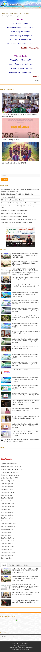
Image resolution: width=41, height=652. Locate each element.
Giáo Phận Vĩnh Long (7, 555)
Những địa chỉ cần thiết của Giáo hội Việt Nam (14, 216)
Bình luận (19, 565)
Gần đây (4, 565)
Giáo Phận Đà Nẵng (7, 515)
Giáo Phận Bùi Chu (6, 501)
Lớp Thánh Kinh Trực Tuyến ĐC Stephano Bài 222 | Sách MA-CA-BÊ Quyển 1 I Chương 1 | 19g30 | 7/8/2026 (25, 294)
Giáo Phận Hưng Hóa (7, 486)
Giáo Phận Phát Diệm (7, 504)
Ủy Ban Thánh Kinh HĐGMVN (9, 478)
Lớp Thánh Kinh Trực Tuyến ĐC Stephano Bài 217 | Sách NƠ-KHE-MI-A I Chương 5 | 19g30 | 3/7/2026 (25, 356)
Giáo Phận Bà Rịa (6, 532)
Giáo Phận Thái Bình (7, 498)
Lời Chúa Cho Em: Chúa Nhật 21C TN (14, 163)
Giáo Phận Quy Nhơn (7, 518)
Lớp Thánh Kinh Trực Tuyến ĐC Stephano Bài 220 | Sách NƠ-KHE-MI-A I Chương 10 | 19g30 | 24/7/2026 (25, 309)
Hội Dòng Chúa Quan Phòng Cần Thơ (12, 469)
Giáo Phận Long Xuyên (8, 552)
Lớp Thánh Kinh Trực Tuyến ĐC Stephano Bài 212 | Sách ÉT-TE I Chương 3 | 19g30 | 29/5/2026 (25, 425)
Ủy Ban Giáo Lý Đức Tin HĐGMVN (10, 475)
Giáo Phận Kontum (6, 521)
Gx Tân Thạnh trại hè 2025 (10, 140)
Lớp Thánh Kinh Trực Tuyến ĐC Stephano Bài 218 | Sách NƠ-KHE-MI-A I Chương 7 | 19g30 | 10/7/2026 (25, 340)
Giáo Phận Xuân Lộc (7, 544)
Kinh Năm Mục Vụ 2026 (8, 197)
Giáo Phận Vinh (5, 509)
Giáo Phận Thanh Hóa (7, 506)
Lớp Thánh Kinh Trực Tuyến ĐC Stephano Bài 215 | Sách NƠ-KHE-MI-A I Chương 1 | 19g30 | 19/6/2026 (25, 379)
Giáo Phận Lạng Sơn (7, 483)
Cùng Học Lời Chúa (6, 558)
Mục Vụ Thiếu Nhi (8, 16)
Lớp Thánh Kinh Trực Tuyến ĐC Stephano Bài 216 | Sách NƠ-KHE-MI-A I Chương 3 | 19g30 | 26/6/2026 (25, 363)
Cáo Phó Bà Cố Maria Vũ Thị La (21, 370)
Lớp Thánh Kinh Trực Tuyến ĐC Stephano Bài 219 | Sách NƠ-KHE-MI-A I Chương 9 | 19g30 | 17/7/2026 (25, 325)
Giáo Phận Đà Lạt (6, 535)
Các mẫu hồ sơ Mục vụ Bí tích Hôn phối (12, 200)
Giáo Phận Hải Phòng (7, 492)
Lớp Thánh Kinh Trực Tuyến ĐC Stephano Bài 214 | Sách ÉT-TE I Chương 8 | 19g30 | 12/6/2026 (25, 387)
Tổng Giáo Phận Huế (7, 512)
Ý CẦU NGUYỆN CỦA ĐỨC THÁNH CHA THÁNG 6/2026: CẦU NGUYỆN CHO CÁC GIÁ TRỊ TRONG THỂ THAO (25, 402)
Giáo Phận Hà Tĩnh (6, 495)
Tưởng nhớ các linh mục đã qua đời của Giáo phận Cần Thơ (18, 219)
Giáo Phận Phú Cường (7, 546)
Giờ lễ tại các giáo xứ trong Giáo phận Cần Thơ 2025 (16, 222)
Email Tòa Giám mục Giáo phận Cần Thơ (13, 213)
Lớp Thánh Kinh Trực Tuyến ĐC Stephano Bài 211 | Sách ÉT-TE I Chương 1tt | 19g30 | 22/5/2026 (25, 433)
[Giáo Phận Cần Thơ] (20, 4)
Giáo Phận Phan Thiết (7, 541)
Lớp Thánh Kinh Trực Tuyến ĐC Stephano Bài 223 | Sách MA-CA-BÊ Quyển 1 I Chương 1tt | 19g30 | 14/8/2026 (25, 263)
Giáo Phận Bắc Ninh (7, 489)
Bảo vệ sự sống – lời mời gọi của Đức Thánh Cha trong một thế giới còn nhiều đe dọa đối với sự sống (25, 317)
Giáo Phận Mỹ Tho (6, 549)
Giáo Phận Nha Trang (7, 538)
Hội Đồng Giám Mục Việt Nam (9, 472)
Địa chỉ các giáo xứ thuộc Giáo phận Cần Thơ (14, 210)
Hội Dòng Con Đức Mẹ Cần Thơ (10, 463)
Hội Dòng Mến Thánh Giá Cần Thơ (11, 466)
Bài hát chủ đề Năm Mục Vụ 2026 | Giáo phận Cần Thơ (17, 194)
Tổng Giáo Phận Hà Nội (8, 481)
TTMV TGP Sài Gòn (7, 529)
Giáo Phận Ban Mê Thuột (8, 524)
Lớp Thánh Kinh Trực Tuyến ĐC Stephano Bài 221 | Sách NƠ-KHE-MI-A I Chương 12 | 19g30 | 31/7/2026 (25, 302)
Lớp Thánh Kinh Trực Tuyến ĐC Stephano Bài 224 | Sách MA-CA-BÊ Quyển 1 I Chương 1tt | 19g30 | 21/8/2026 (25, 255)
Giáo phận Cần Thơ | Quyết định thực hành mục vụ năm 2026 (19, 203)
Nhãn (26, 565)
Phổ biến (11, 565)
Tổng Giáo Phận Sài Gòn (8, 526)
